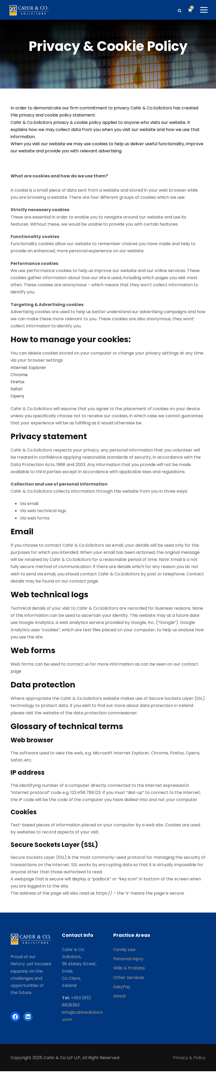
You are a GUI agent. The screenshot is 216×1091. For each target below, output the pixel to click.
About (119, 996)
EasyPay (121, 987)
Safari (16, 389)
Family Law (124, 950)
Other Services (128, 977)
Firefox (17, 382)
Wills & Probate (129, 968)
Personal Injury (128, 959)
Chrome (19, 375)
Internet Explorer (28, 368)
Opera (17, 396)
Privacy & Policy (189, 1058)
